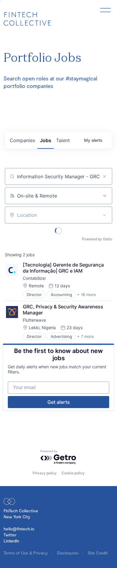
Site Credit (98, 552)
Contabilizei (34, 278)
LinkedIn (11, 540)
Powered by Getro (97, 239)
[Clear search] (104, 176)
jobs (45, 140)
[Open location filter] (104, 215)
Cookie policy (73, 473)
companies (22, 140)
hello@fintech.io (19, 528)
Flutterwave (34, 320)
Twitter (10, 534)
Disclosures (68, 552)
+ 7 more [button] (85, 336)
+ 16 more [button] (86, 294)
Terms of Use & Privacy (26, 552)
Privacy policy (45, 473)
